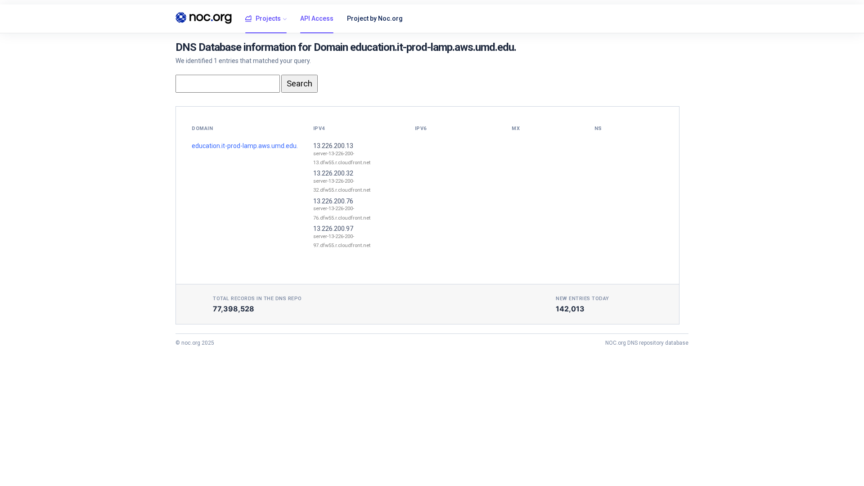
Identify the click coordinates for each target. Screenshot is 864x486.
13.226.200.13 (333, 145)
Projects (268, 18)
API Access (316, 18)
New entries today (582, 299)
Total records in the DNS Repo (257, 299)
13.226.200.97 (333, 228)
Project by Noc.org (375, 18)
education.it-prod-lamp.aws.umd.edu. (245, 145)
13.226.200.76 (333, 201)
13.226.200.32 (333, 173)
